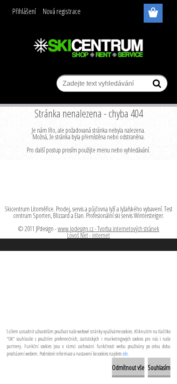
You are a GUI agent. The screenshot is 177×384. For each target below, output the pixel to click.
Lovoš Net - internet (88, 235)
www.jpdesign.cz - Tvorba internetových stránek (108, 228)
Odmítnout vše (128, 367)
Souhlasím (159, 367)
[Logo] (88, 48)
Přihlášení (24, 11)
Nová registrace (62, 11)
